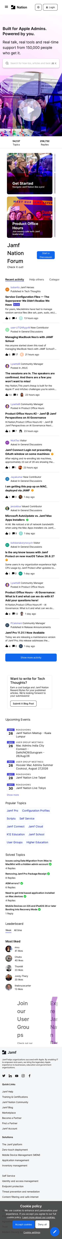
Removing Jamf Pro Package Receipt (25, 873)
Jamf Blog (7, 1107)
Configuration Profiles (36, 810)
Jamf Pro (12, 810)
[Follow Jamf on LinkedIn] (10, 1075)
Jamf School (36, 834)
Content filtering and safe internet (20, 1196)
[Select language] (38, 7)
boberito (15, 287)
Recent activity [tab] (14, 279)
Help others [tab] (36, 279)
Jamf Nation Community (15, 1102)
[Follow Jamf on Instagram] (23, 1075)
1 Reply (9, 913)
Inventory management (14, 1165)
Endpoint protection (12, 1186)
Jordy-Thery (21, 976)
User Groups (14, 842)
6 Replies (10, 887)
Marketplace (9, 1112)
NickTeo (15, 440)
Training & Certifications (15, 1096)
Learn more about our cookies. (38, 1217)
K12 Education (16, 834)
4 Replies (10, 868)
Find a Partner (9, 1123)
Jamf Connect (15, 826)
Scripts (11, 818)
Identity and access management (20, 1181)
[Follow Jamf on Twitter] (3, 1075)
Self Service (27, 818)
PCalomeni (16, 623)
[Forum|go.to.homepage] (18, 7)
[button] (54, 1231)
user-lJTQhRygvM (20, 327)
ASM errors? (12, 883)
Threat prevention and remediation (21, 1191)
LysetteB (15, 363)
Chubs (18, 956)
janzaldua (16, 506)
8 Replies (10, 877)
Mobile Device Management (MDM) (21, 1155)
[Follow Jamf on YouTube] (16, 1076)
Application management (15, 1160)
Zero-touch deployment (15, 1149)
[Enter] (6, 63)
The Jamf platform (12, 1144)
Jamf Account (9, 1128)
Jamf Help (7, 1091)
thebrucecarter (23, 985)
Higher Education (37, 842)
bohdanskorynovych (22, 542)
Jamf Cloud (35, 826)
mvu (17, 947)
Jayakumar (17, 476)
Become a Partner (11, 1118)
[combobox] (31, 63)
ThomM (19, 966)
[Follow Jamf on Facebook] (29, 1075)
